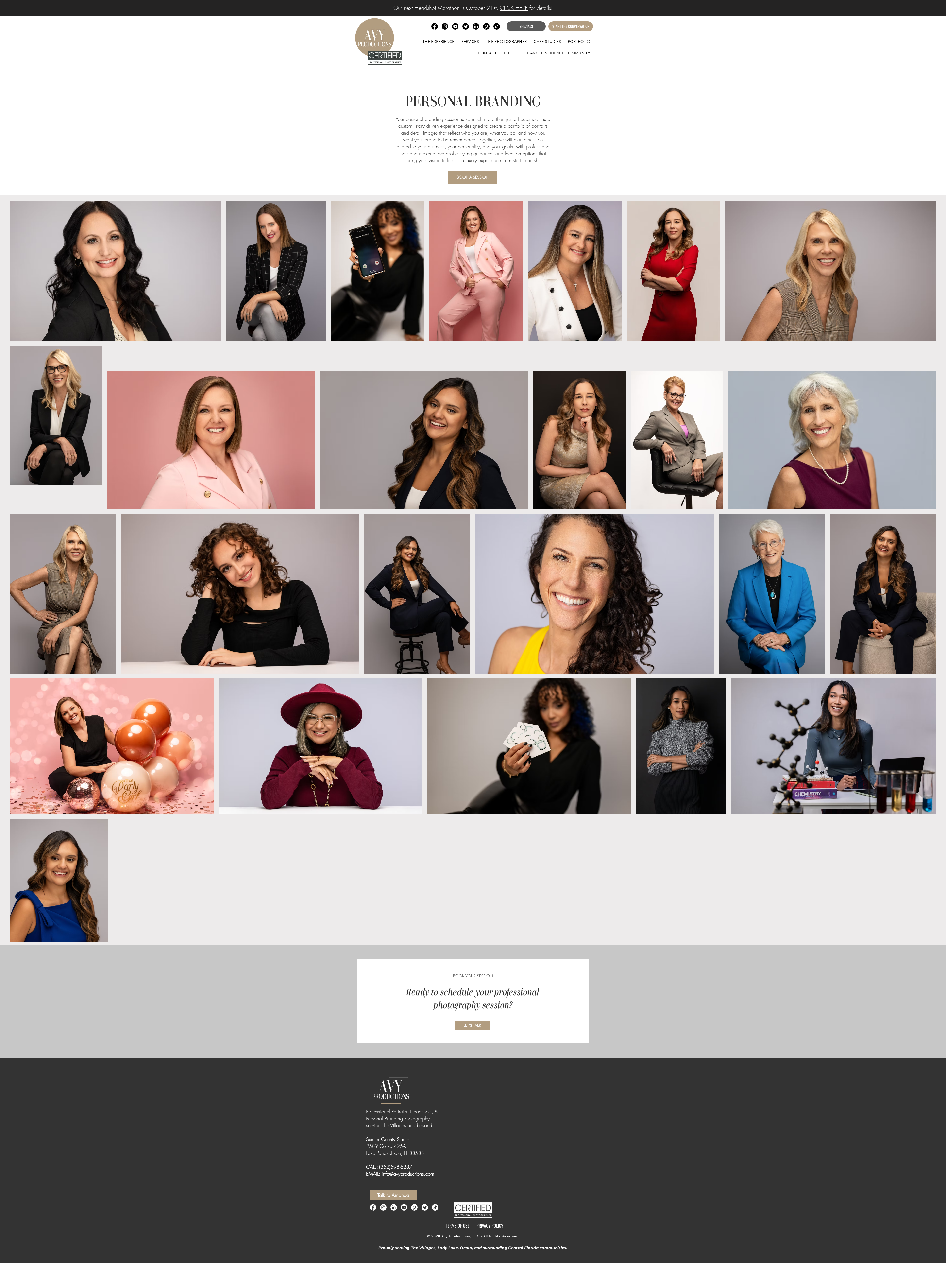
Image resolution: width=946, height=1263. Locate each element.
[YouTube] (404, 1207)
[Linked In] (393, 1207)
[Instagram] (383, 1207)
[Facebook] (373, 1207)
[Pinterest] (414, 1207)
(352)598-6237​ (395, 1166)
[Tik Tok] (496, 26)
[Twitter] (425, 1207)
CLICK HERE (514, 8)
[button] (470, 41)
